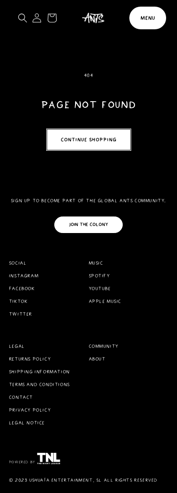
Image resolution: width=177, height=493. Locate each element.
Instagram (23, 276)
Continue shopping (89, 140)
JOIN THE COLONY (88, 224)
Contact (21, 397)
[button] (147, 18)
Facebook (22, 288)
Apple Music (105, 301)
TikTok (18, 301)
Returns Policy (30, 359)
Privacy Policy (30, 410)
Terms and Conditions (39, 384)
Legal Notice (27, 423)
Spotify (99, 276)
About (97, 359)
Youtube (100, 288)
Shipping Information (39, 372)
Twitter (20, 314)
